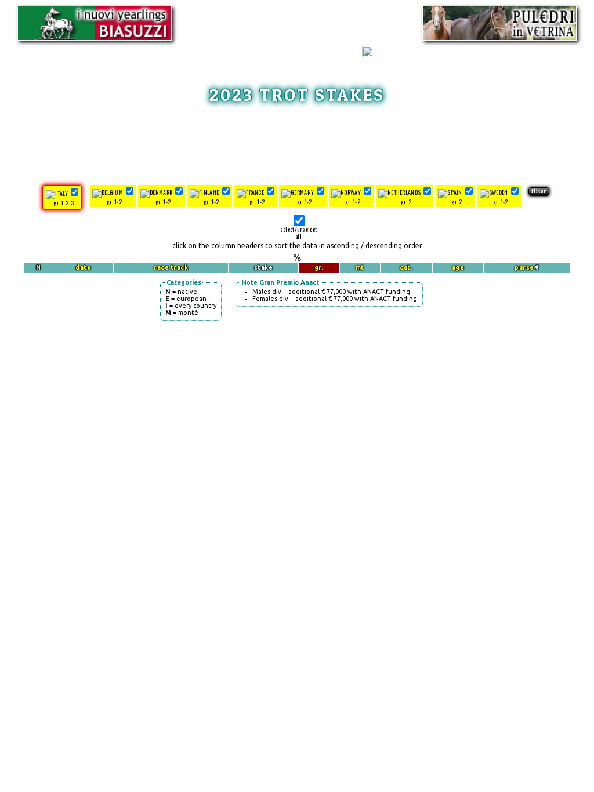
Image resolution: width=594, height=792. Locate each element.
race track (171, 267)
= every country (190, 305)
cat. (406, 267)
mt (360, 267)
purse (524, 267)
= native (181, 291)
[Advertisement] (297, 143)
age (458, 267)
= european (186, 298)
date (83, 267)
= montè (181, 312)
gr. (319, 267)
